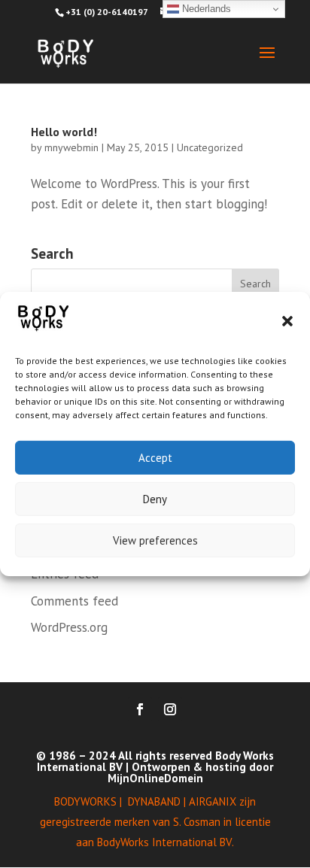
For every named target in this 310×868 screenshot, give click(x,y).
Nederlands (205, 8)
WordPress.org (69, 627)
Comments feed (74, 601)
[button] (287, 321)
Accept (155, 458)
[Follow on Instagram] (170, 709)
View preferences (155, 540)
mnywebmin (71, 147)
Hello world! (64, 131)
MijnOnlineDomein (155, 778)
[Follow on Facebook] (140, 709)
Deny (155, 499)
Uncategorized (210, 147)
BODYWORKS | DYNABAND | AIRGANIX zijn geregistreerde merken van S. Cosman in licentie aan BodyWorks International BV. (155, 821)
